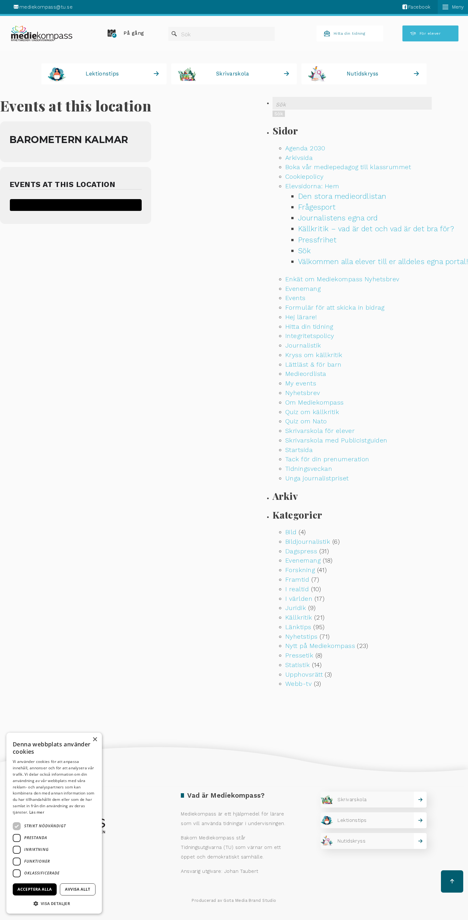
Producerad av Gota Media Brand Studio (234, 900)
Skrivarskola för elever (320, 431)
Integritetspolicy (309, 336)
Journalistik (303, 345)
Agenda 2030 (305, 148)
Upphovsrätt (304, 674)
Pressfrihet (317, 240)
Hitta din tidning (349, 33)
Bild (291, 532)
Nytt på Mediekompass (320, 646)
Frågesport (317, 207)
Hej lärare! (301, 317)
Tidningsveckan (308, 468)
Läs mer (36, 812)
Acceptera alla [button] (35, 889)
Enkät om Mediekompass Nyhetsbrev (342, 279)
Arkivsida (299, 158)
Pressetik (299, 655)
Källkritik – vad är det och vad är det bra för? (376, 229)
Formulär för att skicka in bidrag (335, 307)
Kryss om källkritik (314, 355)
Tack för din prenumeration (327, 459)
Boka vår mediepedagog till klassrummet (348, 167)
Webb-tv (298, 683)
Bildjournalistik (307, 541)
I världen (298, 598)
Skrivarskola (232, 73)
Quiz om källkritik (312, 412)
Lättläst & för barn (313, 364)
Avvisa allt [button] (77, 889)
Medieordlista (305, 373)
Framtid (297, 579)
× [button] (94, 739)
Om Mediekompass (314, 402)
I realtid (297, 589)
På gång (134, 33)
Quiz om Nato (306, 421)
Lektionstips (102, 73)
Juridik (295, 608)
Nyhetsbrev (302, 393)
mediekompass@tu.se (46, 7)
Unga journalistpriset (317, 478)
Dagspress (301, 551)
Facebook (419, 7)
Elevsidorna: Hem (312, 186)
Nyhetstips (301, 636)
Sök (186, 34)
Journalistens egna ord (338, 218)
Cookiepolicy (304, 176)
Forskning (300, 570)
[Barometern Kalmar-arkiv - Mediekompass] (42, 33)
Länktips (298, 627)
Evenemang (303, 288)
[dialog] (54, 823)
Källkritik (298, 617)
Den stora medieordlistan (342, 196)
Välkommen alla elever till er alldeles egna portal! (383, 261)
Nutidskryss (363, 73)
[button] (54, 903)
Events (295, 298)
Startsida (299, 450)
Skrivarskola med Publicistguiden (336, 440)
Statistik (297, 665)
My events (300, 383)
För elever (430, 33)
